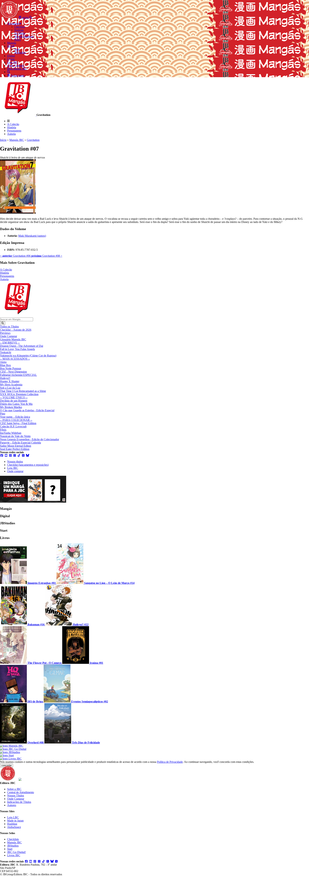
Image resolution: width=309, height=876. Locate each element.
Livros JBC (13, 855)
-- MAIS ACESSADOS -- (15, 358)
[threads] (23, 455)
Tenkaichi (5, 352)
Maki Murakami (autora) (32, 235)
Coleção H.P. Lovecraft (13, 426)
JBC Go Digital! (16, 852)
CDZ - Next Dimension (13, 371)
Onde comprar (15, 471)
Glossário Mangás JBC (13, 339)
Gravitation (33, 139)
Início (3, 139)
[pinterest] (10, 455)
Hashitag (12, 823)
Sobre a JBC (14, 789)
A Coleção (13, 124)
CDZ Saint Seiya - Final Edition (18, 423)
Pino (2, 413)
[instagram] (14, 455)
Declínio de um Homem (13, 400)
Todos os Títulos (9, 326)
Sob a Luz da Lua (10, 387)
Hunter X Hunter (9, 381)
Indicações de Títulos (19, 801)
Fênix (3, 429)
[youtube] (6, 455)
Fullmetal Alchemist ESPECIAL (18, 374)
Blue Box (5, 365)
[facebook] (2, 455)
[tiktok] (19, 455)
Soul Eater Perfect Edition (14, 449)
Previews (5, 332)
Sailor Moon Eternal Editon (15, 445)
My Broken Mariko (11, 407)
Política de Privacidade (170, 761)
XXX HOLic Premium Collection (19, 394)
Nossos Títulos (15, 795)
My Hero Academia (11, 384)
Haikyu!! (5, 378)
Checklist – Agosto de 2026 (15, 329)
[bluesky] (27, 455)
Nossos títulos (15, 461)
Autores (11, 805)
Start (9, 848)
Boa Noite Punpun (10, 368)
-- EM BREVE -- (10, 342)
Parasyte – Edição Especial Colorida (20, 442)
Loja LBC (13, 817)
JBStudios (13, 845)
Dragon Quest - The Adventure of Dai (21, 345)
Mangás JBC (16, 139)
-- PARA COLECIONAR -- (16, 420)
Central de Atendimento (20, 792)
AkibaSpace (14, 827)
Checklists (13, 839)
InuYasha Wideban (10, 432)
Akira (3, 362)
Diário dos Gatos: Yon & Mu (16, 403)
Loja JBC (12, 468)
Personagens (14, 130)
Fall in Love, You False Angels (17, 349)
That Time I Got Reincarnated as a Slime (23, 391)
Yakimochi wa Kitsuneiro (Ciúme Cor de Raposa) (28, 355)
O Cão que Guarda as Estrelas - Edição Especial (27, 410)
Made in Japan (15, 820)
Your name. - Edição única (15, 416)
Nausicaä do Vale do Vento (15, 436)
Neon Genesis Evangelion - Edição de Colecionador (29, 439)
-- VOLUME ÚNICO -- (14, 397)
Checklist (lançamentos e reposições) (28, 464)
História (11, 127)
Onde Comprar (8, 336)
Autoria (11, 133)
